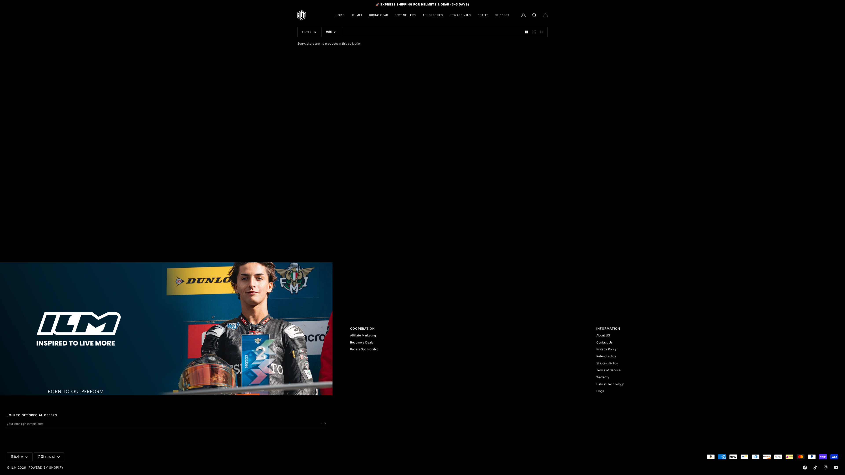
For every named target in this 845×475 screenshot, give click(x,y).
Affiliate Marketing (363, 335)
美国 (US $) (46, 457)
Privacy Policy (606, 349)
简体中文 (17, 457)
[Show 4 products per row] (542, 32)
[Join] (322, 423)
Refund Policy (606, 356)
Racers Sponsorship (364, 349)
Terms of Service (608, 370)
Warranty (602, 377)
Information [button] (608, 328)
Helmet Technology (610, 384)
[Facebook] (805, 468)
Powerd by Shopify (46, 467)
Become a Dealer (362, 342)
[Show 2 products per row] (527, 32)
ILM (14, 467)
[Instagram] (826, 468)
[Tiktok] (815, 468)
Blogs (600, 391)
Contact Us (604, 342)
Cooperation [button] (362, 328)
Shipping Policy (607, 363)
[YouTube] (836, 468)
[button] (356, 15)
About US (603, 335)
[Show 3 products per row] (534, 32)
